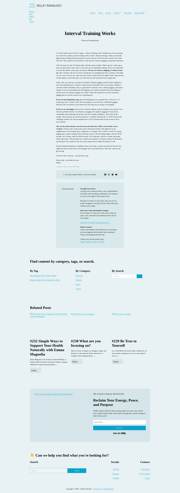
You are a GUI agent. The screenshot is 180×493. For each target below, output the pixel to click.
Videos (100, 13)
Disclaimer (97, 489)
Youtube (102, 242)
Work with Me (139, 13)
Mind (57, 280)
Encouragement (35, 276)
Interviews (79, 276)
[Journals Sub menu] (120, 12)
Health (32, 280)
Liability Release (108, 489)
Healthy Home (40, 280)
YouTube (116, 469)
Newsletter (128, 13)
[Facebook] (105, 174)
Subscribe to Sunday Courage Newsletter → (95, 222)
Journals (116, 13)
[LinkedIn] (112, 174)
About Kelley (145, 469)
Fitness (48, 276)
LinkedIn (116, 478)
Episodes (79, 280)
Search (77, 471)
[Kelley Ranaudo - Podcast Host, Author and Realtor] (32, 13)
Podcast (92, 13)
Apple (82, 242)
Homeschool (50, 280)
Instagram (115, 474)
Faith (43, 276)
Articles (108, 13)
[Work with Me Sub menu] (145, 12)
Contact (147, 478)
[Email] (116, 174)
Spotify (88, 242)
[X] (109, 174)
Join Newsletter (144, 474)
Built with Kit (119, 433)
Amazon (95, 242)
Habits (54, 276)
